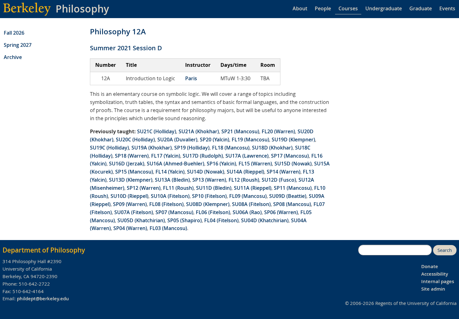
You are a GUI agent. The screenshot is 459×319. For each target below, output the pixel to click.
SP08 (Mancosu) (292, 204)
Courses (348, 8)
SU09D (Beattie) (287, 196)
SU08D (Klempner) (208, 204)
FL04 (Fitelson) (221, 220)
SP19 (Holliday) (192, 147)
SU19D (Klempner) (293, 139)
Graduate (420, 8)
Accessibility (434, 274)
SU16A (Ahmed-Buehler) (175, 163)
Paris (191, 78)
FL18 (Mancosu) (230, 147)
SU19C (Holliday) (109, 147)
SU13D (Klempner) (130, 179)
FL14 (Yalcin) (170, 171)
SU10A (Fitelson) (170, 196)
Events (447, 8)
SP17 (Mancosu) (290, 155)
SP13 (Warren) (209, 179)
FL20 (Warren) (278, 131)
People (323, 8)
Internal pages (437, 281)
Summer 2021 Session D (126, 48)
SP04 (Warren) (130, 228)
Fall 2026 (14, 32)
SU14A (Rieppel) (245, 171)
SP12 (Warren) (143, 187)
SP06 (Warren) (281, 212)
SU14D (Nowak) (205, 171)
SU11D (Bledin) (213, 187)
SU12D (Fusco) (279, 179)
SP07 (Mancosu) (174, 212)
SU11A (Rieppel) (252, 187)
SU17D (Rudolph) (203, 155)
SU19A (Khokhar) (151, 147)
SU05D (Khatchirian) (141, 220)
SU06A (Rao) (247, 212)
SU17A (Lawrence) (247, 155)
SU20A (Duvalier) (177, 139)
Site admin (433, 289)
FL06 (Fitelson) (213, 212)
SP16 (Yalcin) (221, 163)
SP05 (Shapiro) (184, 220)
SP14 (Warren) (283, 171)
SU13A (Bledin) (172, 179)
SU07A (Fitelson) (133, 212)
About (300, 8)
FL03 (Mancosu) (168, 228)
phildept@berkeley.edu (43, 299)
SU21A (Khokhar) (199, 131)
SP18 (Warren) (132, 155)
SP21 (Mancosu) (240, 131)
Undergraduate (383, 8)
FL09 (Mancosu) (248, 196)
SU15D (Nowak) (293, 163)
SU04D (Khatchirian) (265, 220)
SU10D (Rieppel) (129, 196)
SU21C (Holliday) (156, 131)
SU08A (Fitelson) (251, 204)
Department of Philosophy (43, 250)
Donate (429, 266)
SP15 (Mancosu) (134, 171)
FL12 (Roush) (244, 179)
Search (444, 250)
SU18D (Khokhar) (272, 147)
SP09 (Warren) (130, 204)
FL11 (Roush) (178, 187)
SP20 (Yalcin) (214, 139)
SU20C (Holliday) (135, 139)
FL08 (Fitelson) (166, 204)
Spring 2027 (18, 45)
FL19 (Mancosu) (250, 139)
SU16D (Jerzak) (126, 163)
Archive (13, 57)
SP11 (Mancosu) (293, 187)
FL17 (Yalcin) (165, 155)
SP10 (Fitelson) (209, 196)
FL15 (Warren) (255, 163)
